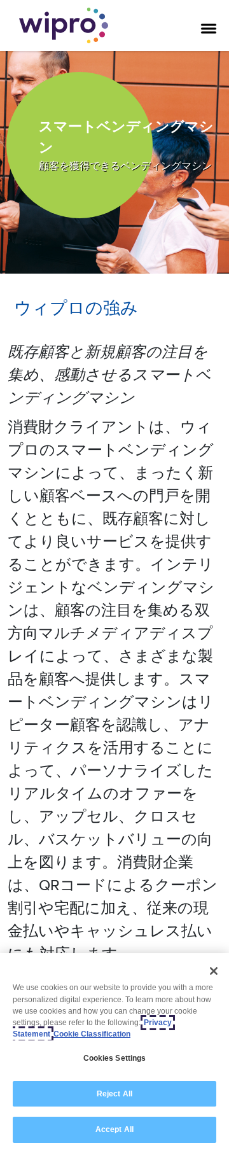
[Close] (214, 971)
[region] (114, 1053)
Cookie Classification (91, 1034)
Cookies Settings (114, 1058)
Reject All (114, 1093)
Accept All (114, 1129)
